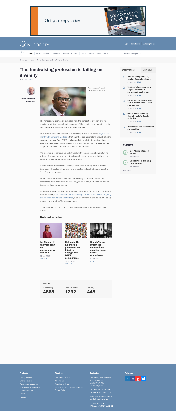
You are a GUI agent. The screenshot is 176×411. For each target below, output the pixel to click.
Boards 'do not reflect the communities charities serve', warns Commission (98, 249)
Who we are (59, 381)
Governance (67, 53)
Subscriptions (149, 44)
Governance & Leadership (30, 387)
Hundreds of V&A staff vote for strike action (141, 127)
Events (83, 53)
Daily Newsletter (26, 390)
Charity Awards (26, 377)
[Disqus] (73, 330)
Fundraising (55, 53)
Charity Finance (26, 381)
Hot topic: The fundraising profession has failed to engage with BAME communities (72, 250)
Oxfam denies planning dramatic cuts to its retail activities (139, 116)
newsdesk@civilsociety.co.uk (101, 396)
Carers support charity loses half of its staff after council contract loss (140, 103)
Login (125, 44)
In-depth (43, 258)
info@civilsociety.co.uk (99, 399)
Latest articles (128, 70)
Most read (147, 70)
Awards (105, 53)
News (31, 53)
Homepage (23, 60)
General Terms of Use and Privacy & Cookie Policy (69, 388)
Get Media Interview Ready (139, 152)
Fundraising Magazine (29, 384)
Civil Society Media (62, 377)
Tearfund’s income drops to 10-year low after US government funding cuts (139, 89)
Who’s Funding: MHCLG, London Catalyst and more (139, 77)
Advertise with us (62, 384)
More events (127, 170)
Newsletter (135, 44)
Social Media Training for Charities (140, 162)
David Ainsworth (28, 98)
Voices (38, 53)
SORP (76, 53)
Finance (46, 53)
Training (91, 53)
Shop (99, 53)
